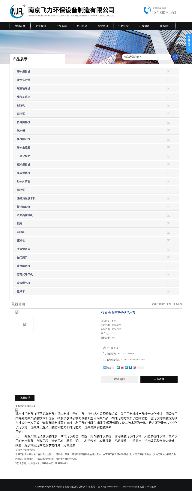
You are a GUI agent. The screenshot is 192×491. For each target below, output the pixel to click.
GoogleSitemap (128, 486)
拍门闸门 (22, 257)
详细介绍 (25, 397)
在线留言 (144, 26)
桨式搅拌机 (23, 173)
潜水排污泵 (23, 80)
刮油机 (21, 232)
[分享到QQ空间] (118, 367)
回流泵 (21, 113)
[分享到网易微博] (134, 367)
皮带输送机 (23, 266)
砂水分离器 (23, 181)
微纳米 (21, 291)
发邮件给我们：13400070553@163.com (126, 359)
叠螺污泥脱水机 (26, 198)
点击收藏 (159, 379)
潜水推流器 (23, 147)
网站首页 (20, 26)
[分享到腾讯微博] (126, 367)
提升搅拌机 (23, 122)
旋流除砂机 (23, 206)
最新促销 (177, 304)
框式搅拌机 (23, 164)
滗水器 (21, 130)
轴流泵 (21, 189)
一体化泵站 (23, 156)
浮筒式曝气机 (25, 274)
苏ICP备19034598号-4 (108, 486)
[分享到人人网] (130, 367)
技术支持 (123, 26)
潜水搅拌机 (23, 71)
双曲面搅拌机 (25, 215)
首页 (168, 304)
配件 (19, 223)
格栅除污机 (23, 139)
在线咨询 (119, 379)
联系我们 (165, 26)
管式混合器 (23, 249)
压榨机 (21, 240)
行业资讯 (103, 26)
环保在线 (151, 486)
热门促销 (82, 26)
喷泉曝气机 (23, 282)
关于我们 (40, 26)
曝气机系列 (23, 96)
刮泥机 (21, 105)
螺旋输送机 (23, 88)
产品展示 (61, 26)
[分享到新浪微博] (122, 367)
